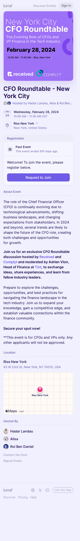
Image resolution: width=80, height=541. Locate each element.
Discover (9, 497)
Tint (38, 267)
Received (46, 257)
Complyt (10, 262)
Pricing (23, 497)
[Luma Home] (8, 6)
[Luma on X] (40, 490)
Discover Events (44, 5)
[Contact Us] (47, 490)
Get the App (63, 490)
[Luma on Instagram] (32, 490)
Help (33, 497)
